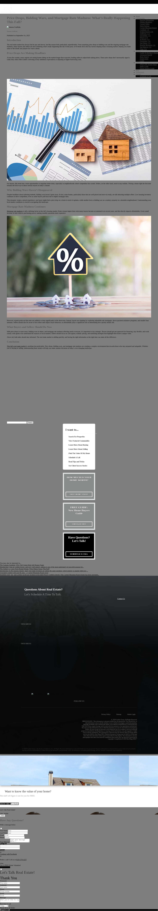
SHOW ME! (5, 804)
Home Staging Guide (147, 68)
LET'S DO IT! (5, 867)
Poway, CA (144, 37)
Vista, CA (143, 49)
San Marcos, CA (145, 47)
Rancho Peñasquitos (147, 20)
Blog (137, 70)
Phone (2, 837)
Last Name (3, 833)
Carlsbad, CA (144, 30)
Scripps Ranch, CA (146, 32)
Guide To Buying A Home (149, 53)
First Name (4, 831)
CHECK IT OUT (79, 524)
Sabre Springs (144, 26)
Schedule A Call (145, 76)
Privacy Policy (105, 714)
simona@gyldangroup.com (9, 3)
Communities (140, 18)
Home (138, 16)
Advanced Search (146, 55)
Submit (2, 850)
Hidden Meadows (146, 22)
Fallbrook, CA (145, 34)
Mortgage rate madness (15, 211)
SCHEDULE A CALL (79, 554)
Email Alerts (144, 59)
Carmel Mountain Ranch (148, 28)
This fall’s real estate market (16, 346)
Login (142, 61)
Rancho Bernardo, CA (147, 45)
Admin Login (131, 714)
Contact (138, 74)
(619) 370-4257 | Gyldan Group (11, 1)
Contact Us (121, 599)
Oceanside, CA (145, 41)
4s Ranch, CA (145, 39)
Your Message (5, 842)
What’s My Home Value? (148, 64)
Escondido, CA (145, 36)
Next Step (3, 844)
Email (2, 835)
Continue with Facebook (8, 854)
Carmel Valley (145, 24)
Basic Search (144, 57)
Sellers (138, 63)
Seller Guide (144, 66)
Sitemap (118, 714)
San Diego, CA (145, 43)
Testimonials (140, 72)
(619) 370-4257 (21, 860)
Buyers (138, 51)
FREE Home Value (79, 494)
